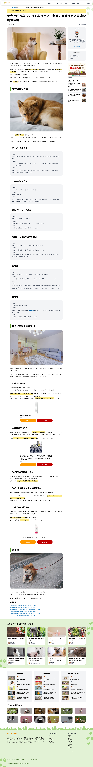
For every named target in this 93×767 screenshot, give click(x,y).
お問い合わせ (35, 759)
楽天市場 (44, 420)
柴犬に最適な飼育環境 (74, 56)
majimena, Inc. (27, 763)
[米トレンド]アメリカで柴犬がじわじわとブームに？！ (22, 615)
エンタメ (70, 747)
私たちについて (51, 3)
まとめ (71, 58)
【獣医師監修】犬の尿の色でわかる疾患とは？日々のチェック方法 (25, 613)
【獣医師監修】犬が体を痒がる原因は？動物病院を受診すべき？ (24, 611)
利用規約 (23, 759)
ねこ (61, 3)
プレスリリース (71, 751)
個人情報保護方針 (17, 759)
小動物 (66, 3)
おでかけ (70, 744)
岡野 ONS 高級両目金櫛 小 (26, 415)
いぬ (57, 3)
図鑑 (69, 745)
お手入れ (70, 739)
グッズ (69, 742)
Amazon (28, 420)
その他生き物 (87, 3)
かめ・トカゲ (79, 3)
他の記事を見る (77, 46)
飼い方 (69, 735)
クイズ (69, 748)
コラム (69, 750)
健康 (15, 7)
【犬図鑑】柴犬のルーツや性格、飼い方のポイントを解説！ (23, 605)
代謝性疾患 (31, 310)
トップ (8, 7)
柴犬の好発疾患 (73, 55)
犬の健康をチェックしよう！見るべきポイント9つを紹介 (23, 607)
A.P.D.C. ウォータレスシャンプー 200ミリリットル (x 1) (33, 537)
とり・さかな (72, 3)
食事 (69, 738)
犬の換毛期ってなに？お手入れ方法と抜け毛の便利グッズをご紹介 (25, 609)
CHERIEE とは (10, 759)
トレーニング (71, 741)
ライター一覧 (29, 759)
